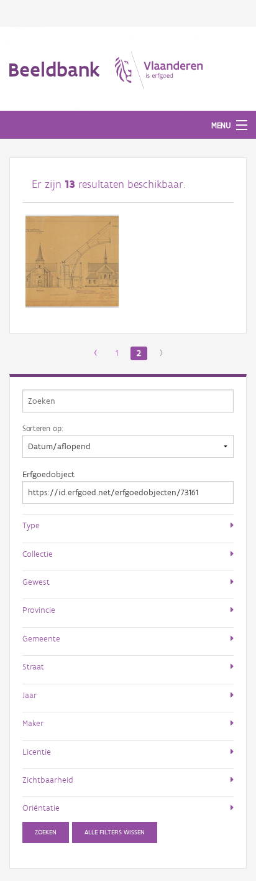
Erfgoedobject (48, 474)
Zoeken (46, 832)
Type (31, 525)
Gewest (36, 581)
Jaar (29, 695)
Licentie (36, 751)
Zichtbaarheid (47, 779)
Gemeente (41, 638)
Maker (32, 723)
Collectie (37, 553)
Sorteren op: (42, 428)
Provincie (38, 609)
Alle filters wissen (115, 832)
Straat (33, 666)
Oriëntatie (41, 807)
